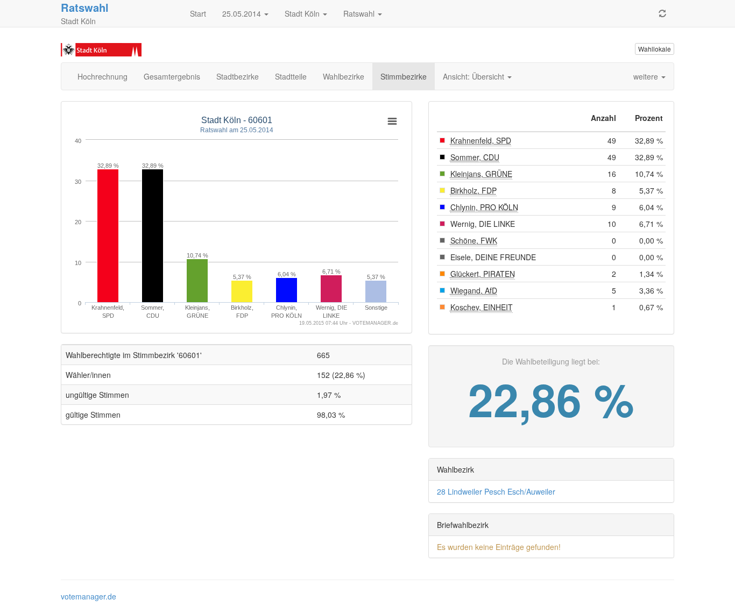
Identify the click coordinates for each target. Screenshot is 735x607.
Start (198, 13)
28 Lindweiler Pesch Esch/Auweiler (496, 491)
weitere (646, 76)
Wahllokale (654, 48)
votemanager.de (88, 596)
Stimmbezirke (403, 76)
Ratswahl (360, 13)
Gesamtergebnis (172, 76)
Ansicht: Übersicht (474, 76)
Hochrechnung (102, 76)
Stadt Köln (303, 13)
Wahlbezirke (343, 76)
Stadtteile (291, 76)
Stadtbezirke (237, 76)
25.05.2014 (242, 13)
